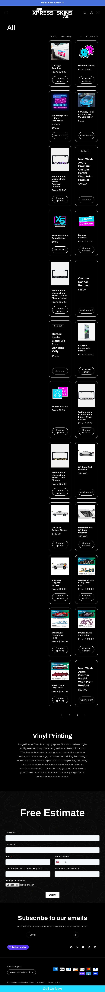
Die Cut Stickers (86, 66)
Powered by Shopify (37, 982)
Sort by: (54, 36)
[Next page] (85, 715)
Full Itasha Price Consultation (60, 236)
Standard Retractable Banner (84, 348)
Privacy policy (54, 982)
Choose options (60, 79)
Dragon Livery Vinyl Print (85, 634)
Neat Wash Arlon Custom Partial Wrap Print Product (85, 677)
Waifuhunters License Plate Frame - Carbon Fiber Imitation (59, 294)
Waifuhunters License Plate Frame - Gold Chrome (58, 476)
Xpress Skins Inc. (21, 982)
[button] (6, 13)
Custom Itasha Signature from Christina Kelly (58, 342)
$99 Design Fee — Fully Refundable (60, 118)
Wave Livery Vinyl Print (58, 686)
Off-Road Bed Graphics (85, 468)
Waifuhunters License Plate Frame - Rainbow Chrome (58, 181)
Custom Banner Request (84, 282)
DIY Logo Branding (56, 67)
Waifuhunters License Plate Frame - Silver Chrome (85, 416)
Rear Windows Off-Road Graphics (85, 530)
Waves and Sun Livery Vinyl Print (86, 582)
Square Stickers (60, 406)
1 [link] (61, 715)
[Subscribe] (75, 935)
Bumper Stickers (82, 236)
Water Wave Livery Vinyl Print (58, 635)
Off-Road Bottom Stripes (59, 529)
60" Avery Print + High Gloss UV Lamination (86, 114)
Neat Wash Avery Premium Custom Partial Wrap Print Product (85, 169)
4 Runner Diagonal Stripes (56, 582)
